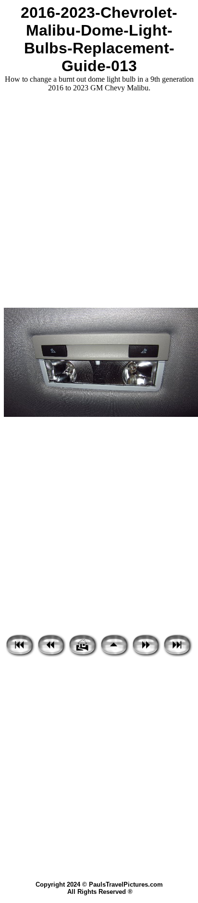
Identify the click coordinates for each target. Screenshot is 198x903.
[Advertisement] (99, 200)
